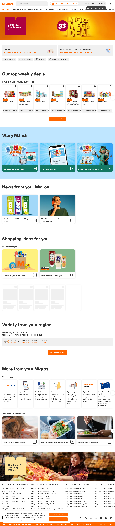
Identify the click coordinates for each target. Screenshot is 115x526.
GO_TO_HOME (8, 3)
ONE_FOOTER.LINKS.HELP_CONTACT (13, 489)
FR (104, 524)
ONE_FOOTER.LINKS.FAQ (10, 491)
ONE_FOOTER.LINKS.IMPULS (74, 499)
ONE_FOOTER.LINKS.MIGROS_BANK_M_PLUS (16, 499)
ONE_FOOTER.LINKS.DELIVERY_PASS (42, 491)
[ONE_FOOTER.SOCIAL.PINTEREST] (101, 518)
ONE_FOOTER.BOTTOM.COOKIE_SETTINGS (57, 524)
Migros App (5, 506)
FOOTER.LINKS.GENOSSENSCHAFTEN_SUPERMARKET (48, 509)
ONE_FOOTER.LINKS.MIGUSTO (74, 494)
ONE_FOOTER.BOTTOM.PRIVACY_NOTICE (32, 524)
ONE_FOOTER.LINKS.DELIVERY (40, 489)
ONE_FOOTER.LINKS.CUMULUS (40, 499)
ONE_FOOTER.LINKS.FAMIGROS (75, 496)
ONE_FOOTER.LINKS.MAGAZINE (75, 489)
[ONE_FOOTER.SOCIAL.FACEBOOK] (81, 518)
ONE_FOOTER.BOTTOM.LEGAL (11, 524)
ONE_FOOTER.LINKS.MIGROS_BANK (76, 504)
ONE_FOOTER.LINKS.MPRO (39, 506)
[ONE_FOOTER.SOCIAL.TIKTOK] (111, 518)
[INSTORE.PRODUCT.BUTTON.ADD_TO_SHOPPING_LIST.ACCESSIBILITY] (15, 86)
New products (26, 59)
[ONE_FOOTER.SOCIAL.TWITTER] (86, 518)
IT (107, 524)
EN (111, 524)
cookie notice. (28, 521)
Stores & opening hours (60, 59)
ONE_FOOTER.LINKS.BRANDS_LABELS (43, 501)
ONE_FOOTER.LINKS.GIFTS (10, 496)
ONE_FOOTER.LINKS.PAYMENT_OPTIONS (44, 494)
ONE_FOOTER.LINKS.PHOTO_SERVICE (14, 501)
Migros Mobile (6, 504)
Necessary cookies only (58, 519)
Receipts (42, 59)
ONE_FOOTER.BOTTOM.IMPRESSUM (81, 524)
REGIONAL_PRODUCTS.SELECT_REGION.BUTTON (28, 343)
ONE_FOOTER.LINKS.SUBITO (40, 496)
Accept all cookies (58, 514)
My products (10, 59)
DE (101, 524)
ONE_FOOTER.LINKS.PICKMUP (11, 494)
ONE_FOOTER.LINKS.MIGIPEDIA (75, 501)
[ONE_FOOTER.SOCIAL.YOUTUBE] (91, 518)
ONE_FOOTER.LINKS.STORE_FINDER (42, 504)
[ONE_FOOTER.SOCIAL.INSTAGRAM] (96, 518)
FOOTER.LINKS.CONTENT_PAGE (75, 491)
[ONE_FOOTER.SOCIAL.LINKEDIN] (106, 518)
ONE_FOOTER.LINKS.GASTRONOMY (76, 506)
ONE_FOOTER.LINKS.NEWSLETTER (13, 509)
